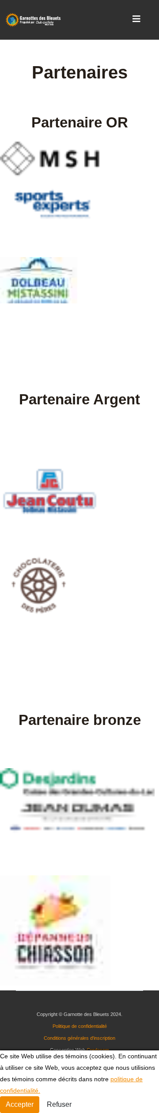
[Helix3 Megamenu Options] (136, 19)
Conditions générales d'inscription (79, 1038)
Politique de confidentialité (80, 1026)
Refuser (59, 1104)
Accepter (20, 1104)
